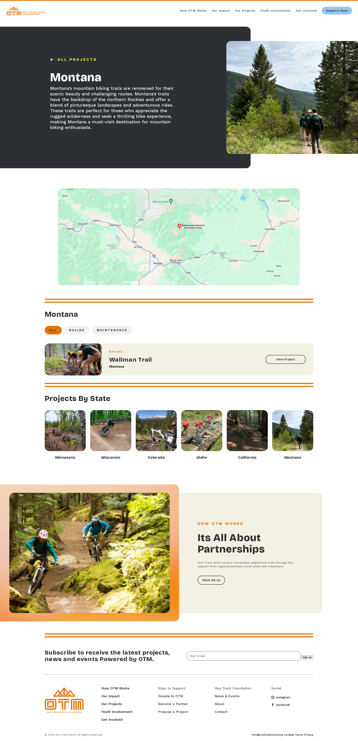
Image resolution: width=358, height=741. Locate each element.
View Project (285, 359)
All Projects (77, 59)
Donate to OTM (170, 696)
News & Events (227, 696)
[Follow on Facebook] (274, 705)
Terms (299, 734)
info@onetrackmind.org (267, 734)
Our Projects (245, 10)
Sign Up (307, 657)
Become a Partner (173, 704)
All (53, 330)
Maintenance (112, 330)
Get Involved (306, 10)
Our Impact (221, 10)
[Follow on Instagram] (274, 697)
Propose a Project (173, 711)
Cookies (289, 734)
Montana (116, 366)
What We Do (211, 580)
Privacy (308, 734)
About (219, 704)
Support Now (337, 10)
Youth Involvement (275, 10)
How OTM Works (193, 10)
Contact (221, 711)
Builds (77, 330)
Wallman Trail (130, 359)
